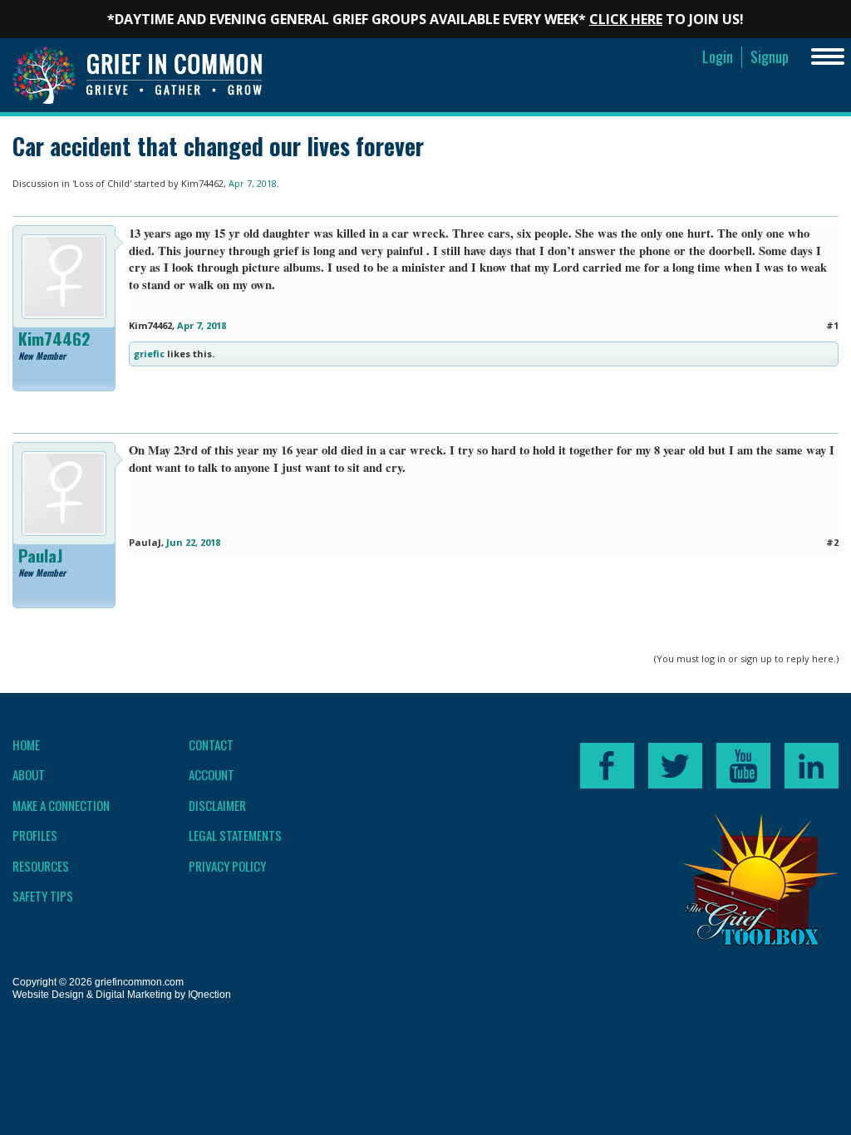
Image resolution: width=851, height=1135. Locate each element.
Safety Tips (42, 896)
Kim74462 (202, 183)
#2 (832, 542)
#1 (832, 325)
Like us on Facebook (607, 766)
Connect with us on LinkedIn (812, 766)
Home (26, 744)
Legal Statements (235, 835)
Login (717, 57)
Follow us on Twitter (675, 766)
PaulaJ (40, 556)
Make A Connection (61, 805)
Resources (40, 866)
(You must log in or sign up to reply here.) (746, 658)
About (28, 774)
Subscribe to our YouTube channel (743, 766)
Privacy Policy (227, 866)
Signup (769, 57)
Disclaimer (217, 805)
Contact (211, 744)
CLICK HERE (625, 19)
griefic (149, 353)
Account (211, 774)
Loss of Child (102, 183)
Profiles (34, 835)
